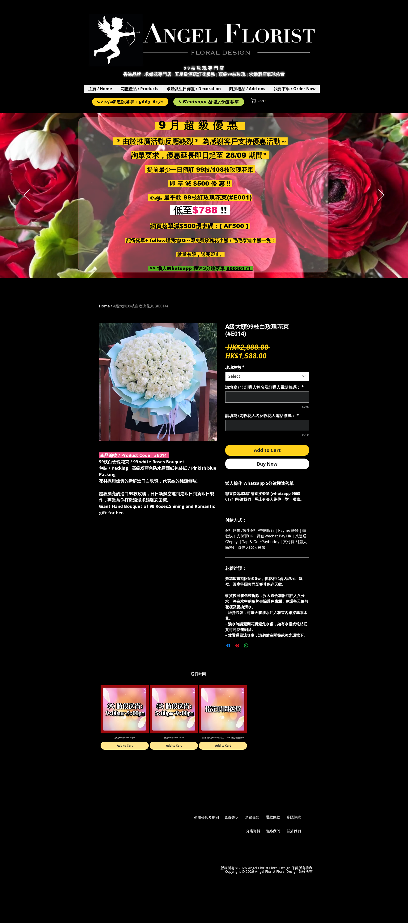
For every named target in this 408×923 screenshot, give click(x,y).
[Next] (381, 195)
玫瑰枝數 (234, 367)
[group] (198, 717)
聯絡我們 (273, 831)
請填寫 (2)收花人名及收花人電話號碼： (262, 415)
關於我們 (294, 831)
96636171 (239, 268)
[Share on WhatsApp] (246, 645)
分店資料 (253, 831)
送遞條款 (252, 817)
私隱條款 (294, 817)
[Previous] (27, 195)
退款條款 (273, 817)
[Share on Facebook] (228, 645)
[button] (139, 89)
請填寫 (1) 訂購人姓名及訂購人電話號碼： (264, 387)
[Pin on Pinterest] (237, 645)
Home (104, 306)
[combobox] (267, 376)
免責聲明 (231, 817)
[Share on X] (255, 645)
